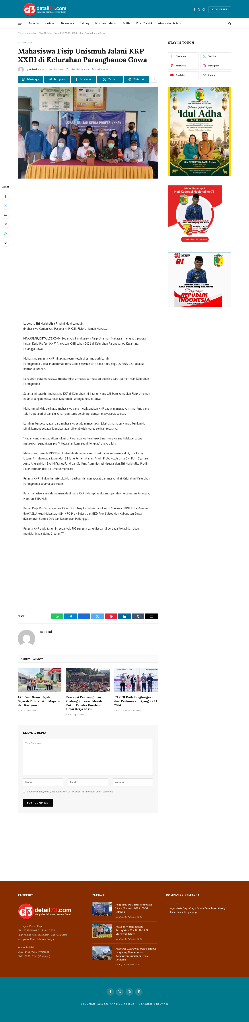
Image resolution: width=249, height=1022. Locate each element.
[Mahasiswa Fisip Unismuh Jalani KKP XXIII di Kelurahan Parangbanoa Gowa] (88, 133)
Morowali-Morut (105, 23)
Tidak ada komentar (79, 69)
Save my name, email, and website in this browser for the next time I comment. (70, 791)
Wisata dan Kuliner (169, 23)
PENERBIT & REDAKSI (153, 1003)
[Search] (229, 23)
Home (21, 33)
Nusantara (67, 23)
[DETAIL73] (45, 9)
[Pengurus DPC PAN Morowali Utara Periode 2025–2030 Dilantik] (102, 909)
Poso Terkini (144, 23)
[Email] (5, 242)
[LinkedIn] (5, 215)
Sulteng (84, 23)
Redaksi (33, 69)
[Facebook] (5, 196)
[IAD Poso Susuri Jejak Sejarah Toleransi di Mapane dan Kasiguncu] (39, 680)
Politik (126, 23)
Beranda (33, 23)
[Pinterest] (5, 224)
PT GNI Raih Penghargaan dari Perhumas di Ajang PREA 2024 (136, 701)
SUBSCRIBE (220, 9)
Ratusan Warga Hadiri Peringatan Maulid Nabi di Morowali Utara (131, 930)
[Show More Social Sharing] (153, 79)
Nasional (49, 23)
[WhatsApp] (5, 233)
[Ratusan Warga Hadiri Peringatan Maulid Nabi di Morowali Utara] (102, 931)
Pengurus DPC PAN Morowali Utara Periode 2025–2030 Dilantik (133, 908)
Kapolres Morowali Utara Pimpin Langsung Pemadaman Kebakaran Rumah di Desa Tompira (135, 954)
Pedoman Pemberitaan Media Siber (107, 1003)
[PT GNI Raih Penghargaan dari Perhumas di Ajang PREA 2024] (136, 680)
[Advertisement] (87, 215)
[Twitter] (5, 205)
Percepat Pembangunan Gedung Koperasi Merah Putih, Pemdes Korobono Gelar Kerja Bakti (84, 703)
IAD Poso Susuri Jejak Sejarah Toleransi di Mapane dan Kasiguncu (39, 701)
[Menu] (20, 23)
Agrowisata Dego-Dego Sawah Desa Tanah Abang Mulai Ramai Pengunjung (197, 910)
